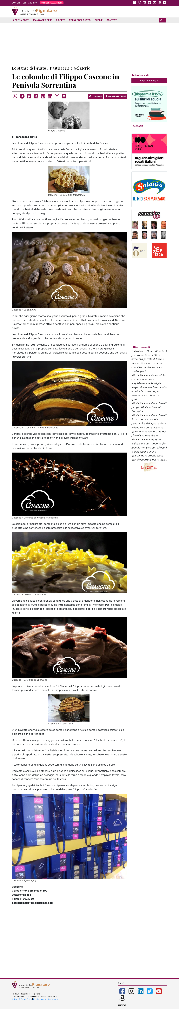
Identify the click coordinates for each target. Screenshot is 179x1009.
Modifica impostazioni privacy (45, 999)
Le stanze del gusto (29, 68)
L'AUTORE (16, 3)
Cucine (99, 20)
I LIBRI (24, 3)
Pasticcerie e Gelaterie (70, 68)
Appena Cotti (21, 20)
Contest (111, 20)
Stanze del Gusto (80, 20)
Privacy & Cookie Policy (22, 999)
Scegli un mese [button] (148, 80)
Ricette (60, 20)
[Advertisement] (89, 43)
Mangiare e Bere (42, 20)
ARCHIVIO (32, 3)
